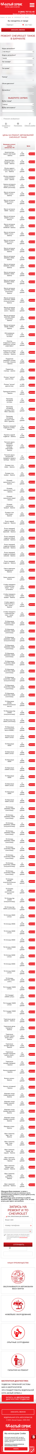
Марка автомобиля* (8, 48)
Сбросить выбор (30, 125)
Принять (16, 1448)
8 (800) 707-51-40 (26, 12)
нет (30, 25)
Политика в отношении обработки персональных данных (14, 1444)
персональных (23, 1237)
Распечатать (18, 125)
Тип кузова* (6, 68)
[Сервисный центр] (18, 1231)
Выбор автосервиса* (8, 107)
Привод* (4, 77)
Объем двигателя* (8, 83)
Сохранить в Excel (6, 126)
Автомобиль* (6, 90)
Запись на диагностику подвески (18, 1398)
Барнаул (10, 25)
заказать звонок (18, 30)
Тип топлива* (6, 61)
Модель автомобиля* (9, 55)
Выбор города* (7, 101)
